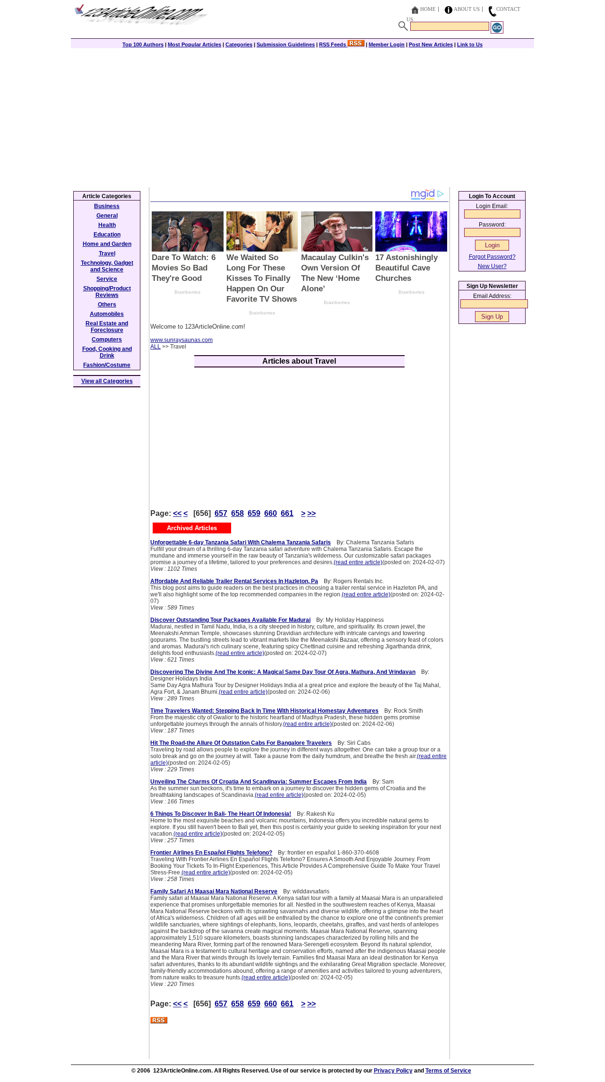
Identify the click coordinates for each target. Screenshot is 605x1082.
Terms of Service (448, 1070)
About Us (467, 9)
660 (270, 513)
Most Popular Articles (194, 44)
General (107, 215)
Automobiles (107, 314)
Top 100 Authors (143, 44)
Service (106, 279)
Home (428, 9)
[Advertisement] (302, 117)
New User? (492, 266)
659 (254, 513)
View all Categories (107, 381)
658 (237, 513)
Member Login (387, 44)
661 (287, 513)
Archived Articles (192, 528)
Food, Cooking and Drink (107, 352)
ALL (155, 346)
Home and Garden (107, 244)
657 (221, 513)
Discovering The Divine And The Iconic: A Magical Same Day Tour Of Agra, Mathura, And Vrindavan (282, 672)
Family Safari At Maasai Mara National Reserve (213, 891)
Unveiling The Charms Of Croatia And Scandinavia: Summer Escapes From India (258, 781)
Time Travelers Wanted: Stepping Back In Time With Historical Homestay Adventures (264, 710)
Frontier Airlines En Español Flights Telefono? (211, 852)
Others (107, 304)
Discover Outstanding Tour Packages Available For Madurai (230, 620)
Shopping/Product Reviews (107, 291)
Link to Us (470, 44)
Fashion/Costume (106, 365)
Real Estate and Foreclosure (107, 326)
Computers (107, 339)
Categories (238, 44)
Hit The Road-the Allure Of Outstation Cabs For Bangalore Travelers (241, 743)
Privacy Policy (393, 1070)
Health (107, 225)
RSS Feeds (333, 44)
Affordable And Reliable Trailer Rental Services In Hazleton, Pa (234, 581)
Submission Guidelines (286, 44)
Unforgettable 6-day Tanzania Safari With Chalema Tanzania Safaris (240, 542)
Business (107, 206)
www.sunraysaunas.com (181, 340)
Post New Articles (431, 44)
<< (177, 513)
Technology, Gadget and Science (107, 266)
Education (107, 234)
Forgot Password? (492, 256)
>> (311, 513)
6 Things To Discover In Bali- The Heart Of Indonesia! (220, 814)
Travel (107, 253)
